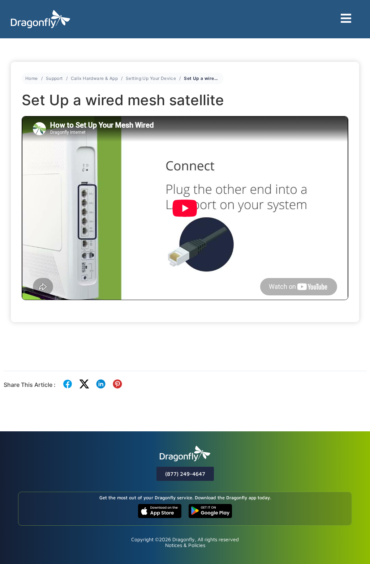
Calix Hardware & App (94, 78)
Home (31, 78)
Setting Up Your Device (151, 78)
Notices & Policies (185, 545)
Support (54, 78)
